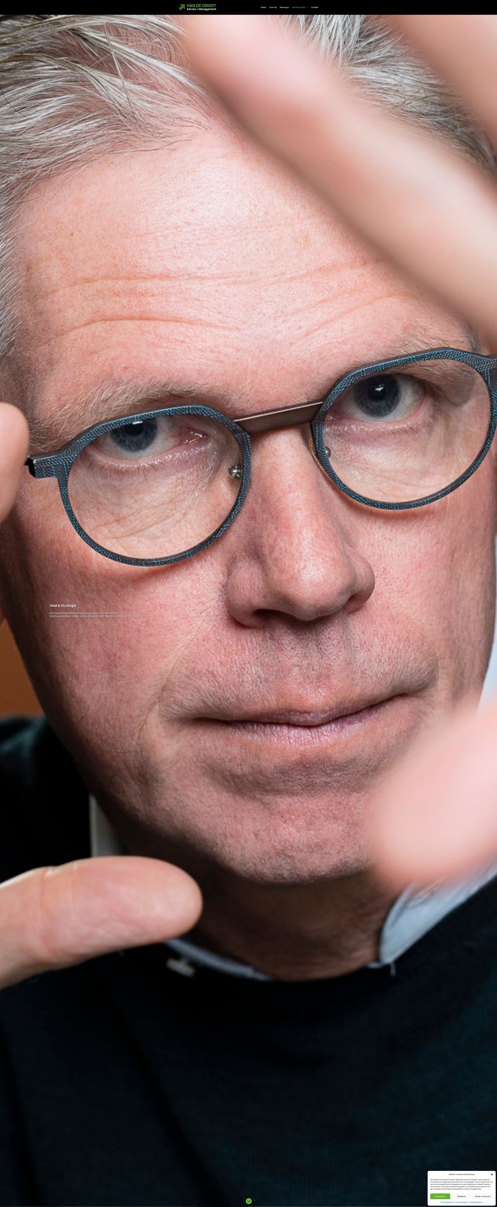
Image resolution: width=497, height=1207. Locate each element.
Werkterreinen (298, 7)
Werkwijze (284, 7)
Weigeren (461, 1196)
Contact (314, 7)
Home (263, 7)
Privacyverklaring (447, 1202)
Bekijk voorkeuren (483, 1196)
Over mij (273, 7)
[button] (492, 1174)
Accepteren (440, 1196)
